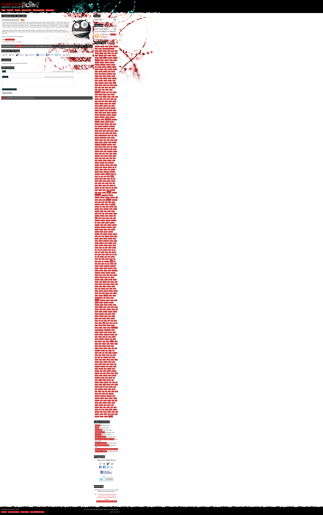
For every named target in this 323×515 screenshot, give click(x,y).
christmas (97, 110)
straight (96, 368)
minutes (115, 275)
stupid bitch (113, 371)
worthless (97, 414)
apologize (107, 62)
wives (103, 409)
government (106, 209)
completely (112, 117)
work (101, 411)
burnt (117, 96)
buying (101, 99)
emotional (97, 165)
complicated (97, 119)
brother (112, 94)
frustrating (107, 197)
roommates (107, 339)
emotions (107, 165)
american (114, 55)
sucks (104, 373)
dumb (96, 160)
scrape (116, 341)
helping (102, 222)
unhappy (102, 398)
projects (105, 316)
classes (106, 110)
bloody (115, 85)
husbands (110, 234)
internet (110, 245)
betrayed (110, 80)
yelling (116, 414)
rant (104, 323)
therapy (100, 384)
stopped (110, 366)
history (101, 225)
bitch (114, 83)
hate (96, 218)
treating (113, 389)
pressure (115, 311)
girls (100, 206)
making (111, 263)
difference (97, 149)
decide (115, 140)
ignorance (107, 236)
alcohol (96, 55)
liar (113, 254)
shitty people (97, 350)
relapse (104, 327)
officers (96, 293)
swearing (102, 377)
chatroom (101, 103)
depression (103, 144)
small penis (106, 357)
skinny (114, 355)
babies (96, 73)
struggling (97, 371)
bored (99, 87)
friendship (111, 195)
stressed (109, 368)
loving (102, 263)
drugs (111, 158)
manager (96, 266)
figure (110, 183)
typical (103, 393)
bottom (107, 89)
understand (97, 396)
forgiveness (112, 190)
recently (108, 325)
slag (96, 357)
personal (101, 302)
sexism (112, 346)
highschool (97, 225)
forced (115, 187)
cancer (112, 99)
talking (100, 380)
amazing (109, 55)
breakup (100, 94)
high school (112, 222)
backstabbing (109, 73)
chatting (106, 103)
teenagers (106, 382)
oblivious (101, 291)
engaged (97, 167)
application (97, 64)
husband (105, 234)
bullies (100, 96)
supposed (105, 375)
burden (113, 96)
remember (101, 332)
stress (105, 368)
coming (104, 112)
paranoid (114, 293)
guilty (100, 213)
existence (97, 171)
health (111, 218)
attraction (110, 69)
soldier (112, 359)
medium (101, 270)
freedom (104, 192)
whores (96, 409)
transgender (100, 389)
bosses (113, 87)
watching (101, 405)
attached (96, 69)
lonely (103, 259)
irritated (114, 245)
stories (115, 366)
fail (115, 174)
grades (110, 209)
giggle (106, 204)
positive (96, 311)
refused (112, 325)
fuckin (104, 200)
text (116, 382)
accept (100, 51)
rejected (100, 327)
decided (96, 142)
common (96, 115)
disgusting (97, 151)
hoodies (105, 229)
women (110, 409)
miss (109, 277)
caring (100, 101)
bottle (103, 89)
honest (114, 227)
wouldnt (105, 414)
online (103, 293)
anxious (115, 60)
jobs (101, 250)
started (100, 364)
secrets (116, 343)
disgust (114, 149)
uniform (106, 398)
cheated (113, 103)
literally (96, 259)
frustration (112, 197)
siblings (110, 350)
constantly (97, 124)
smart (110, 357)
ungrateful (97, 398)
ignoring (96, 238)
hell (95, 222)
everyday (105, 167)
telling (113, 382)
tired (107, 386)
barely (100, 76)
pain (111, 293)
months (114, 279)
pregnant (110, 311)
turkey (113, 391)
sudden (108, 373)
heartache (103, 220)
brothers (96, 96)
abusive (96, 51)
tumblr (109, 391)
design (114, 144)
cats (103, 101)
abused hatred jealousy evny (108, 48)
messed (96, 275)
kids (112, 250)
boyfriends (103, 92)
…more (111, 416)
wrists (109, 414)
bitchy (104, 85)
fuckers (100, 200)
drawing (110, 156)
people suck (102, 300)
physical (105, 304)
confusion (107, 121)
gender (113, 202)
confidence (114, 119)
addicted (96, 53)
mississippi (97, 279)
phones (101, 304)
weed (112, 405)
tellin (110, 382)
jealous (109, 247)
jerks (98, 250)
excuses (105, 169)
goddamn (111, 206)
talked (96, 380)
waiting (96, 402)
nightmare (103, 288)
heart (114, 218)
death (108, 140)
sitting (100, 355)
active (116, 51)
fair (99, 176)
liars (115, 254)
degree (109, 142)
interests (105, 245)
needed (96, 286)
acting (108, 51)
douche (114, 153)
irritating (96, 247)
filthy (114, 183)
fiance (99, 183)
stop (107, 366)
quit (99, 320)
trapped (105, 389)
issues (100, 247)
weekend (97, 407)
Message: (5, 77)
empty (111, 165)
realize (96, 325)
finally (96, 185)
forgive (107, 190)
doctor (100, 153)
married (105, 268)
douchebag (97, 156)
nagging (108, 284)
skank (108, 355)
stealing (111, 364)
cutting (108, 137)
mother (104, 282)
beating (113, 76)
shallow (101, 348)
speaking (97, 362)
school (111, 341)
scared (107, 341)
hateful (100, 218)
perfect (112, 300)
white (112, 407)
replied (114, 332)
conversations (112, 126)
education (97, 162)
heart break (97, 220)
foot (112, 187)
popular (113, 309)
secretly (111, 343)
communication (102, 115)
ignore (115, 236)
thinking (108, 384)
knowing (102, 252)
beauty (101, 78)
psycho (96, 318)
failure (96, 176)
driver (100, 158)
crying (96, 135)
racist (109, 320)
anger (101, 58)
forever (96, 190)
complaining (102, 117)
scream (96, 343)
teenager (101, 382)
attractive (115, 69)
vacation (109, 400)
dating (96, 140)
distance (115, 151)
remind (105, 332)
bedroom (105, 78)
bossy (96, 89)
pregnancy (105, 311)
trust (103, 391)
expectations (106, 171)
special (101, 362)
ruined (114, 339)
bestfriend (101, 80)
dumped (104, 160)
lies (95, 256)
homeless (109, 225)
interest (96, 245)
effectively (102, 162)
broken (108, 94)
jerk (95, 250)
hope (109, 229)
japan (106, 247)
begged (109, 78)
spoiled (109, 362)
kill (114, 250)
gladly (107, 206)
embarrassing (111, 162)
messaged (108, 272)
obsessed (105, 291)
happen (114, 213)
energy (115, 165)
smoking (96, 359)
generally (102, 204)
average (100, 71)
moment (101, 279)
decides (100, 142)
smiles (113, 357)
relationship (114, 327)
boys (107, 92)
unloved (115, 398)
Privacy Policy (25, 512)
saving (104, 341)
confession (108, 119)
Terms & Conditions (14, 512)
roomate (96, 339)
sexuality (96, 348)
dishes (101, 151)
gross (105, 211)
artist (96, 67)
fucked (96, 200)
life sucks (102, 256)
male (115, 263)
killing (96, 252)
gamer (109, 202)
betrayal (105, 80)
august (96, 71)
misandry (96, 277)
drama (102, 156)
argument (113, 64)
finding (104, 185)
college (100, 112)
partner (110, 295)
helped (99, 222)
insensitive (102, 243)
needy (100, 286)
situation (103, 355)
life (98, 256)
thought (116, 384)
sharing (109, 348)
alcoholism (101, 55)
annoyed (115, 58)
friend (109, 192)
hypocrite (115, 234)
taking (106, 377)
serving (108, 346)
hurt (101, 234)
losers (96, 261)
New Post (10, 10)
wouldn (101, 414)
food (110, 187)
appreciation (102, 64)
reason (104, 325)
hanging (110, 213)
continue (102, 124)
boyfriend (97, 92)
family (112, 176)
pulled (100, 318)
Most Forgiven (26, 10)
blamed (111, 85)
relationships (107, 330)
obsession (111, 291)
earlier (113, 160)
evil (113, 167)
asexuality (104, 67)
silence (96, 352)
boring (103, 87)
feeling (96, 181)
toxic (96, 389)
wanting (113, 402)
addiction (101, 53)
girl (109, 204)
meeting (105, 270)
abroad (106, 46)
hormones (97, 231)
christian (108, 108)
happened (97, 215)
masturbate (110, 268)
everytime (110, 167)
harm (115, 215)
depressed (97, 144)
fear (111, 178)
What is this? (50, 10)
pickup (114, 304)
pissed (100, 307)
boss (110, 87)
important (110, 238)
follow (106, 187)
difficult (101, 149)
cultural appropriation (102, 135)
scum (100, 343)
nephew (109, 286)
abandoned (97, 46)
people (97, 300)
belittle (96, 80)
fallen (105, 176)
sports (113, 362)
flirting (103, 187)
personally (111, 302)
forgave (100, 190)
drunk (114, 158)
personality (106, 302)
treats (96, 391)
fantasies (97, 178)
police (101, 309)
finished (111, 185)
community (108, 115)
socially (104, 359)
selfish (96, 346)
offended (115, 291)
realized (100, 325)
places (105, 307)
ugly (107, 393)
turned (116, 391)
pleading (96, 309)
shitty (116, 348)
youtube (106, 416)
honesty (101, 229)
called (104, 99)
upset (101, 400)
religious (96, 332)
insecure (96, 243)
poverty (100, 311)
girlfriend (113, 204)
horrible (101, 231)
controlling (100, 126)
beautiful (96, 78)
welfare (108, 407)
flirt (100, 187)
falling (108, 176)
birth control (101, 83)
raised (96, 323)
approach (108, 64)
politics (104, 309)
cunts (115, 135)
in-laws (114, 238)
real (116, 323)
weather (108, 405)
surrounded (97, 377)
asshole (109, 67)
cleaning (110, 110)
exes (109, 169)
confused (97, 121)
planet (108, 307)
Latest (3, 10)
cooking (101, 128)
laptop (106, 252)
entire (101, 167)
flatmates (97, 187)
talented (110, 377)
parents (106, 295)
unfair (114, 396)
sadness (99, 341)
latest (110, 252)
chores (104, 108)
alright (105, 55)
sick (113, 350)
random (100, 323)
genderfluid (97, 204)
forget (104, 190)
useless (104, 400)
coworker (96, 133)
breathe (104, 94)
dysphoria (109, 160)
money (110, 279)
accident (104, 51)
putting (108, 318)
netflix (96, 288)
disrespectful (109, 151)
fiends (103, 183)
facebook (108, 174)
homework (114, 225)
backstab (103, 73)
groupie (112, 211)
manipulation (106, 266)
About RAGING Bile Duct (37, 512)
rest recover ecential (9, 39)
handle (106, 213)
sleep (99, 357)
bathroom (109, 76)
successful (97, 373)
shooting (103, 350)
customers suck (103, 137)
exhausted (113, 169)
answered (106, 60)
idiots (103, 236)
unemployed (109, 396)
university (110, 398)
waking (100, 402)
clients (114, 110)
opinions (107, 293)
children (96, 108)
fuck (117, 197)
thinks (112, 384)
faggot (112, 174)
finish (108, 185)
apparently (112, 62)
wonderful (115, 409)
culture (109, 135)
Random (17, 10)
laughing (114, 252)
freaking (99, 192)
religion (113, 330)
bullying (108, 96)
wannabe (104, 402)
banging (96, 76)
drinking (96, 158)
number (96, 291)
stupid (108, 371)
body (96, 87)
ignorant (111, 236)
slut (101, 357)
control (111, 124)
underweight (103, 396)
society (108, 359)
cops (105, 128)
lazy (96, 254)
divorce (96, 153)
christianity (113, 108)
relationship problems (99, 330)
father (101, 178)
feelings (100, 181)
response (101, 334)
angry (104, 58)
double (110, 153)
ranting (107, 323)
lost (102, 261)
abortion (102, 46)
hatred (107, 218)
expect (101, 171)
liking (106, 256)
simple (100, 352)
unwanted (97, 400)
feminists (113, 181)
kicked (109, 250)
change (114, 101)
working (109, 411)
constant (112, 121)
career (96, 101)
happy (106, 215)
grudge (96, 213)
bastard (104, 76)
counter (112, 128)
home (105, 225)
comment (108, 112)
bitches (96, 85)
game (106, 202)
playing (116, 307)
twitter (100, 393)
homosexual (109, 227)
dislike (105, 151)
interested (101, 245)
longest (106, 259)
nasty (116, 284)
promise (113, 316)
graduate (115, 209)
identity (96, 236)
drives (107, 158)
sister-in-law (114, 352)
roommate (101, 339)
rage (112, 320)
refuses (96, 327)
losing (99, 261)
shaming (105, 348)
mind (108, 275)
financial (100, 185)
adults (105, 53)
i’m (103, 247)
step (115, 364)
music (104, 284)
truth (106, 391)
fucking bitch (114, 200)
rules (96, 341)
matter (115, 268)
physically (110, 304)
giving (104, 206)
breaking (114, 92)
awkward (113, 71)
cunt (112, 135)
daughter (101, 140)
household (111, 231)
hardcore (111, 215)
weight (101, 407)
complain (96, 117)
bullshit (104, 96)
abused (100, 48)
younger (101, 416)
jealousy (114, 247)
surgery (109, 375)
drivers (104, 158)
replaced (110, 332)
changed (96, 103)
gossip (101, 209)
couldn (108, 128)
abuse (96, 48)
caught (106, 101)
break (111, 92)
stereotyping (102, 366)
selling (100, 346)
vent (113, 400)
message (103, 272)
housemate (97, 234)
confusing (102, 121)
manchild (101, 266)
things (104, 384)
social (100, 359)
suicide (116, 373)
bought (110, 89)
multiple (96, 284)
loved (99, 263)
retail (116, 334)
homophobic (103, 227)
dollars (107, 153)
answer (102, 60)
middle (100, 275)
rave (113, 323)
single (106, 352)
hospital (105, 231)
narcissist (112, 284)
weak (105, 405)
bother (99, 89)
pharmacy (97, 304)
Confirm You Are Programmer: (9, 89)
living (100, 259)
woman (106, 409)
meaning (96, 270)
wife (100, 409)
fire (114, 185)
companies (114, 115)
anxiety (111, 60)
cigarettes (102, 110)
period (115, 300)
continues (107, 124)
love (111, 261)
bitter (108, 85)
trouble (99, 391)
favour (108, 178)
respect (96, 334)
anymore (97, 62)
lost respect (106, 261)
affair (113, 53)
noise (107, 288)
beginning (114, 78)
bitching (100, 85)
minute (111, 275)
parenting (100, 295)
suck (101, 373)
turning (96, 393)
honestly (96, 229)
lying (108, 263)
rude (111, 339)
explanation (97, 174)
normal (111, 288)
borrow (106, 87)
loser (114, 259)
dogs (104, 153)
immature (105, 238)
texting (96, 384)
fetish (96, 183)
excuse (101, 169)
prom (110, 316)
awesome (105, 71)
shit (113, 348)
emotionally (102, 165)
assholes (114, 67)
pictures (96, 307)
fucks (96, 202)
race (102, 320)
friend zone (114, 192)
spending (105, 362)
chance (110, 101)
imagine (100, 238)
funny (99, 202)
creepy (107, 133)
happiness (102, 215)
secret (108, 343)
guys (103, 213)
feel (114, 178)
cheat (110, 103)
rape (111, 323)
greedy (101, 211)
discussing (106, 149)
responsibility (106, 334)
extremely (102, 174)
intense (114, 243)
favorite (104, 178)
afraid (116, 53)
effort (106, 162)
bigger (114, 80)
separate (104, 346)
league (99, 254)
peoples (107, 300)
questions (112, 318)
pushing (104, 318)
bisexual (110, 83)
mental (109, 270)
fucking (108, 200)
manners (96, 268)
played (112, 307)
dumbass (100, 160)
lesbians (107, 254)
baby (100, 73)
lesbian (103, 254)
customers (97, 137)
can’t (115, 99)
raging (115, 320)
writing (112, 414)
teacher (104, 380)
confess (102, 119)
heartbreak (108, 220)
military (104, 275)
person (96, 302)
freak (96, 192)
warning (96, 405)
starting (104, 364)
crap (100, 133)
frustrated (102, 197)
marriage (101, 268)
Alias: (4, 71)
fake (102, 176)
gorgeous (97, 209)
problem (96, 316)
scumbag (104, 343)
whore (115, 407)
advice (109, 53)
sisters (96, 355)
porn (117, 309)
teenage (96, 382)
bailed (114, 73)
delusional (114, 142)
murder (100, 284)
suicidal (112, 373)
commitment (114, 112)
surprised (114, 375)
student (104, 371)
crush (111, 133)
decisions (105, 142)
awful (109, 71)
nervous (113, 286)
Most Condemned (38, 10)
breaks (96, 94)
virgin (116, 400)
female (104, 181)
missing (112, 277)
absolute (110, 46)
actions (112, 51)
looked (111, 259)
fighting (106, 183)
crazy (104, 133)
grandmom (97, 211)
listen (109, 256)
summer (96, 375)
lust (105, 263)
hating (103, 218)
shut (106, 350)
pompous (108, 309)
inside (106, 243)
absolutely (116, 46)
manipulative (112, 266)
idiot (100, 236)
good (115, 206)
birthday (106, 83)
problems (101, 316)
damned (112, 137)
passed (114, 295)
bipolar (96, 83)
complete (107, 117)
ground (108, 211)
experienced (112, 171)
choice (100, 108)
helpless (107, 222)
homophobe (97, 227)
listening (112, 256)
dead (105, 140)
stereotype (97, 366)
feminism (108, 181)
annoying (97, 60)
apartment (102, 62)
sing (103, 352)
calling (108, 99)
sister (110, 353)
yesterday (97, 416)
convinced (97, 128)
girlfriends (97, 206)
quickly (96, 320)
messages (113, 272)
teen (112, 380)
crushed (114, 133)
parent (96, 295)
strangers (101, 368)
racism (105, 320)
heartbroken (113, 220)
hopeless (113, 229)
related (108, 327)
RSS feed (113, 34)
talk (114, 377)
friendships (97, 197)
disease (110, 149)
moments (106, 279)
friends (98, 195)
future (103, 202)
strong (113, 368)
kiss (99, 252)
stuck (101, 371)
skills (111, 355)
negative (104, 286)
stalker (96, 364)
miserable (101, 277)
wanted (109, 402)
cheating (101, 105)
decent (111, 140)
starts (108, 364)
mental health (114, 270)
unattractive (111, 393)
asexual (99, 67)
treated (109, 389)
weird (104, 407)
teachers (108, 380)
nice (99, 288)
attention (101, 69)
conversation (105, 126)
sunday (100, 375)
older (100, 293)
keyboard (105, 250)
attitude (105, 69)
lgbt (110, 254)
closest (96, 112)
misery (106, 277)
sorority (116, 359)
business (96, 99)
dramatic (106, 156)
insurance (110, 243)
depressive (109, 144)
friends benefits (105, 195)
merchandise (97, 272)
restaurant (112, 334)
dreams (114, 156)
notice (114, 288)
